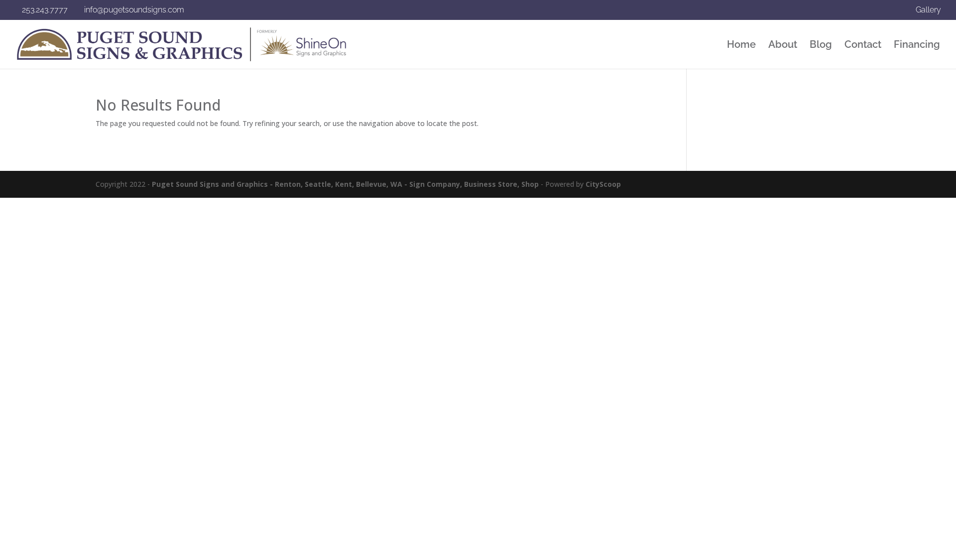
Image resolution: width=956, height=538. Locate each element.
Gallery (928, 10)
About (782, 45)
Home (741, 45)
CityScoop (603, 184)
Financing (917, 45)
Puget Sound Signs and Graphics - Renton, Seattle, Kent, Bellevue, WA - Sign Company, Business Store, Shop (345, 184)
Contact (862, 45)
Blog (821, 45)
